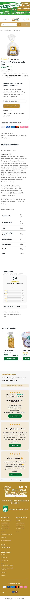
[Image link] (15, 587)
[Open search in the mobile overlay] (11, 24)
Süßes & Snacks (16, 30)
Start (1, 30)
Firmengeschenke (6, 540)
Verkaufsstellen (20, 526)
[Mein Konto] (23, 19)
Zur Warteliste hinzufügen (11, 106)
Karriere (18, 531)
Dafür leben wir (20, 529)
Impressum (4, 557)
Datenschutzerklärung (10, 113)
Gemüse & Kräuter (6, 520)
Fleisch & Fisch (5, 523)
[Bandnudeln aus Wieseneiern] (11, 340)
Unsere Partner (20, 523)
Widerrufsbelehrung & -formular (7, 568)
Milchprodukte (5, 526)
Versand (9, 69)
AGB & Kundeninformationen (7, 564)
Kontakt (18, 520)
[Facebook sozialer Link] (13, 592)
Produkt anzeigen (11, 358)
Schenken (3, 537)
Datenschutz (4, 560)
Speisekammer (7, 30)
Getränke (3, 531)
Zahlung (3, 575)
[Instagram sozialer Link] (16, 592)
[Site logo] (15, 19)
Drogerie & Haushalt (6, 534)
